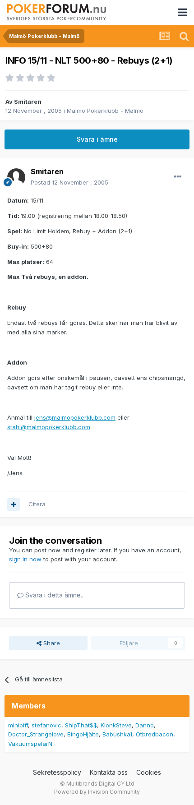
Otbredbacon (154, 734)
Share (51, 643)
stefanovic (46, 725)
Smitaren (28, 101)
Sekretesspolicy (57, 772)
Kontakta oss (109, 772)
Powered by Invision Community (97, 791)
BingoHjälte (83, 734)
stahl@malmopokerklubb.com (48, 426)
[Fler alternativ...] (178, 176)
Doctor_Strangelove (36, 734)
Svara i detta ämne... (54, 595)
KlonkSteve (116, 725)
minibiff (18, 725)
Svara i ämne (97, 139)
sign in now (25, 559)
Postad (69, 182)
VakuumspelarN (30, 743)
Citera (37, 504)
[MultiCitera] (13, 504)
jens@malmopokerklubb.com (74, 417)
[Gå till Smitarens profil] (16, 177)
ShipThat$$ (81, 725)
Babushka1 (117, 734)
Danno (144, 725)
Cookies (148, 772)
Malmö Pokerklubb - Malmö (105, 110)
